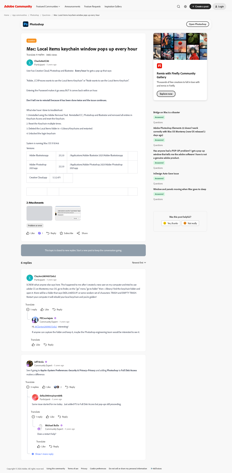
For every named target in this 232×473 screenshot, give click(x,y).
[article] (83, 293)
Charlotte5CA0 (41, 60)
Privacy (84, 468)
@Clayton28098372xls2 (46, 326)
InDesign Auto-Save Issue (166, 173)
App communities (19, 15)
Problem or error (35, 225)
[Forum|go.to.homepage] (18, 6)
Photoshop (34, 15)
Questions (46, 15)
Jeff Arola (39, 361)
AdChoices (157, 468)
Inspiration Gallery (113, 6)
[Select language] (185, 6)
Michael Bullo (52, 425)
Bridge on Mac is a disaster (166, 112)
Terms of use (73, 468)
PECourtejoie (46, 318)
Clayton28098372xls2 (45, 276)
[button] (200, 6)
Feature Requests (92, 6)
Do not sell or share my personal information (128, 468)
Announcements (72, 6)
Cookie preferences (98, 468)
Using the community (56, 468)
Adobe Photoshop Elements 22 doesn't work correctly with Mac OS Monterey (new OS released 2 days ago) (179, 131)
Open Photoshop (197, 24)
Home (6, 15)
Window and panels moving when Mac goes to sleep (179, 189)
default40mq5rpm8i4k (51, 395)
